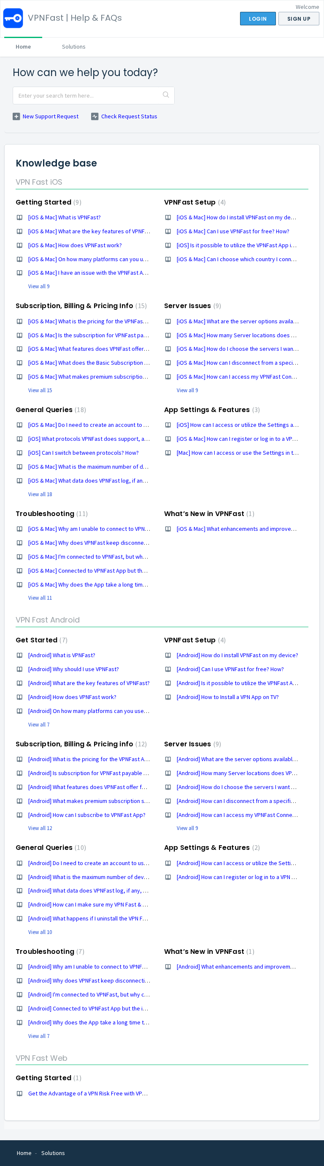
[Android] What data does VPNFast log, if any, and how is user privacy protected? (130, 890)
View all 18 (40, 494)
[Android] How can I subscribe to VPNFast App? (87, 815)
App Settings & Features (211, 410)
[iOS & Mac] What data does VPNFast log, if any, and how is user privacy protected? (133, 480)
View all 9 (38, 286)
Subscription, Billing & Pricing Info (80, 306)
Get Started (40, 640)
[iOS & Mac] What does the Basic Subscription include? (96, 362)
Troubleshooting (51, 514)
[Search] (166, 95)
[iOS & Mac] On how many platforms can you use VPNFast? (101, 259)
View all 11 (40, 597)
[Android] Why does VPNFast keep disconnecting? (90, 980)
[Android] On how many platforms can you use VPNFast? (98, 711)
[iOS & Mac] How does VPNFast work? (75, 245)
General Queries (50, 410)
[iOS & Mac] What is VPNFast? (64, 217)
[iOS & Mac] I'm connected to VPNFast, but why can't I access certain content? (126, 556)
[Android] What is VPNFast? (61, 655)
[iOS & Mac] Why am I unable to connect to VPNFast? (93, 528)
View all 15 (40, 390)
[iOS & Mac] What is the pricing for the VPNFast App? (93, 321)
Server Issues (191, 306)
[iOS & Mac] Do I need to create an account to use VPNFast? (102, 425)
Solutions (74, 46)
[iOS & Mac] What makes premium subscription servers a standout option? (121, 376)
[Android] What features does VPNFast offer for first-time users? (109, 787)
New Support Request (50, 116)
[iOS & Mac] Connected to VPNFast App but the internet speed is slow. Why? (123, 570)
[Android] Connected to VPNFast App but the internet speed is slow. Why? (120, 1008)
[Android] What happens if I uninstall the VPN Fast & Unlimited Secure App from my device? (141, 918)
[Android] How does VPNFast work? (72, 697)
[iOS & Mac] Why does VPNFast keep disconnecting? (93, 542)
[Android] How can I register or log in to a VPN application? (249, 877)
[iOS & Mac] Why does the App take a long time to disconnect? (106, 584)
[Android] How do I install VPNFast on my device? (237, 655)
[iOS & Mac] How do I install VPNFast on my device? (240, 217)
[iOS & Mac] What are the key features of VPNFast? (91, 231)
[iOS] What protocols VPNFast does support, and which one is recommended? (126, 438)
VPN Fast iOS (39, 182)
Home (23, 46)
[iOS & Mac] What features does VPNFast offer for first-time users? (112, 348)
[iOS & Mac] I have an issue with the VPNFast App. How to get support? (116, 272)
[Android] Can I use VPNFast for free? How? (230, 669)
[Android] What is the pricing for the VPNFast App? (91, 759)
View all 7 (38, 724)
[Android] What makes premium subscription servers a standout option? (119, 801)
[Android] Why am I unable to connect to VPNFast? (90, 966)
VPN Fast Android (48, 619)
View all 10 (40, 932)
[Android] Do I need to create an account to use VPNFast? (100, 863)
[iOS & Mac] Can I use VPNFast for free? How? (233, 231)
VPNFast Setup (194, 202)
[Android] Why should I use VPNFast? (73, 669)
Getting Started (47, 202)
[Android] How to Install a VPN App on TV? (228, 697)
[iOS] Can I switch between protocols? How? (83, 452)
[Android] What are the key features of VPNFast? (89, 683)
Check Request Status (129, 116)
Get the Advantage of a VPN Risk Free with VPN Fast (93, 1093)
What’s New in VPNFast (208, 514)
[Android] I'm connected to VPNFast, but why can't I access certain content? (123, 994)
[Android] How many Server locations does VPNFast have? (249, 773)
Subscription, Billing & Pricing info (80, 744)
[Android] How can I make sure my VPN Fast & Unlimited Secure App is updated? (128, 904)
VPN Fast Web (42, 1058)
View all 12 (40, 828)
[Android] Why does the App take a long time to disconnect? (103, 1022)
